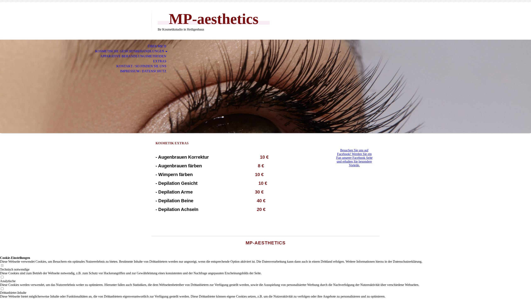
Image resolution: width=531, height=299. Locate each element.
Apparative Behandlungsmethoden (133, 56)
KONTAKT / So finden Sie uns (141, 66)
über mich (157, 46)
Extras (159, 61)
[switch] (2, 265)
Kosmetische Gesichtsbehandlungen (129, 51)
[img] (265, 86)
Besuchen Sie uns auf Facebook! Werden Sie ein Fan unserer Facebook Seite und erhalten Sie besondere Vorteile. (354, 157)
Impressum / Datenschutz (143, 71)
